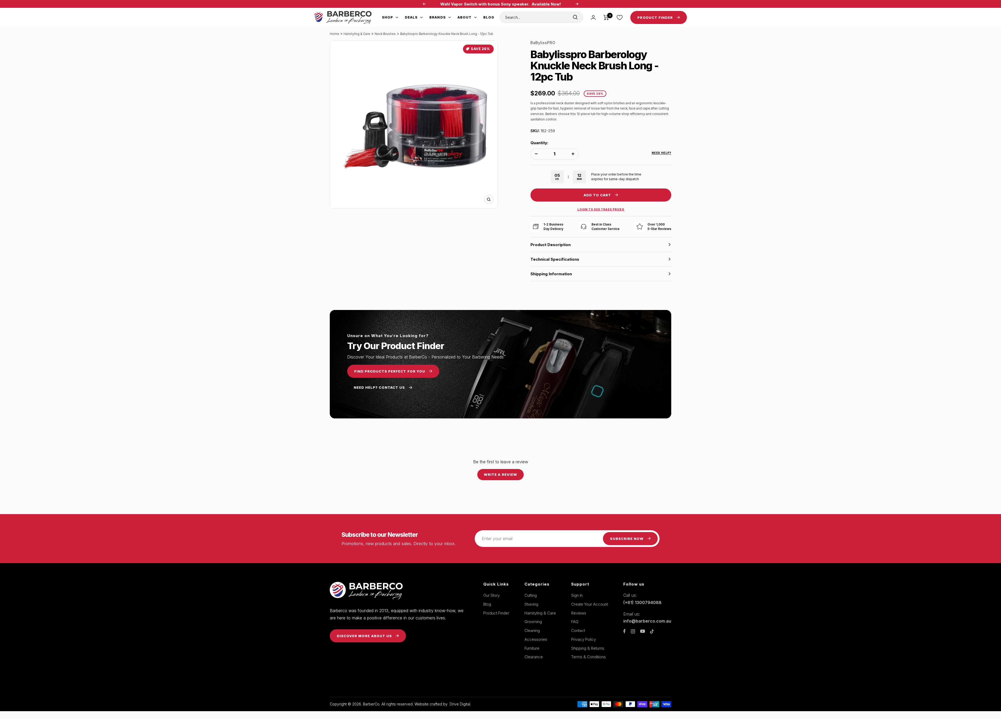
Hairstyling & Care (357, 34)
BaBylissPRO (543, 42)
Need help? (661, 152)
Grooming (533, 621)
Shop (387, 17)
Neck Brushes (385, 34)
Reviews (578, 613)
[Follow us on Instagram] (633, 631)
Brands (437, 17)
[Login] (593, 17)
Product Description (550, 244)
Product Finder (496, 613)
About (464, 17)
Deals (411, 17)
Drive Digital (460, 704)
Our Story (491, 595)
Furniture (531, 648)
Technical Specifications (554, 259)
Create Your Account (589, 604)
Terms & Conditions (588, 656)
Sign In (577, 595)
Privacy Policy (583, 639)
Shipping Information (551, 273)
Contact (578, 630)
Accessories (535, 639)
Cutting (530, 595)
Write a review (500, 474)
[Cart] (606, 17)
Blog (488, 17)
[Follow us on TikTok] (652, 631)
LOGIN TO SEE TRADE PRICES (600, 209)
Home (334, 34)
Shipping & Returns (587, 648)
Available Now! (546, 4)
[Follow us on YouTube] (642, 631)
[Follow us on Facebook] (624, 631)
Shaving (531, 604)
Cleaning (532, 630)
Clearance (533, 656)
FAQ (574, 621)
